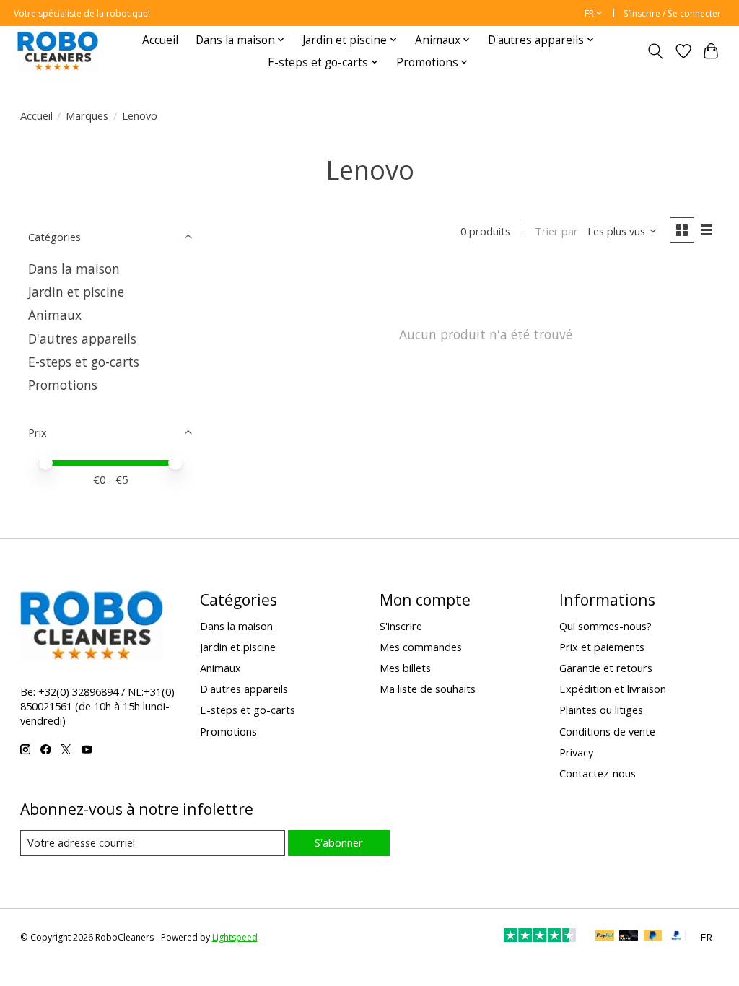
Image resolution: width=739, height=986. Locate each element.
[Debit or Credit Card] (628, 937)
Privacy (576, 752)
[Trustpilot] (540, 937)
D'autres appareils (82, 338)
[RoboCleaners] (57, 51)
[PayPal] (604, 937)
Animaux (55, 314)
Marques (87, 115)
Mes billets (405, 667)
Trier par (556, 231)
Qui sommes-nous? (605, 626)
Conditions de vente (607, 731)
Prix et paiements (601, 647)
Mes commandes (421, 647)
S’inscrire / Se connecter (672, 13)
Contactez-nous (597, 773)
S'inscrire (401, 626)
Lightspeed (235, 937)
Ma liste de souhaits (428, 688)
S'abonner (339, 842)
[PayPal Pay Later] (653, 937)
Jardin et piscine (76, 291)
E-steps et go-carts (83, 361)
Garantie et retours (605, 667)
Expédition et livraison (612, 688)
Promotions (62, 384)
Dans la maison (74, 268)
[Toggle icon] (654, 51)
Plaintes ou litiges (601, 709)
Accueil (160, 40)
